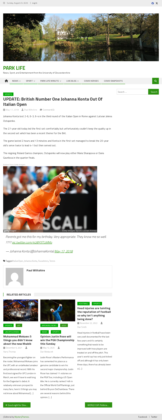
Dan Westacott (46, 351)
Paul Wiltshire (30, 109)
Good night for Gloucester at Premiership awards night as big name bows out (19, 405)
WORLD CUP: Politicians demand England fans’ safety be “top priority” (99, 405)
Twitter (154, 416)
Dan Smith (82, 327)
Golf (64, 325)
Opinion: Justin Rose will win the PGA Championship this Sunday (57, 340)
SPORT (29, 80)
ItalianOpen (18, 260)
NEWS (15, 80)
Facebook (142, 416)
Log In (34, 2)
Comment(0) (48, 109)
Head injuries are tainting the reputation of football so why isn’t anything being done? (94, 313)
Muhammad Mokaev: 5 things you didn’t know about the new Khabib (17, 340)
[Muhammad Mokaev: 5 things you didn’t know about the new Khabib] (20, 310)
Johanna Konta (30, 260)
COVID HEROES (91, 80)
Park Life (14, 68)
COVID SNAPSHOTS (113, 80)
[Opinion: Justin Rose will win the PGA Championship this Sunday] (57, 310)
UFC (19, 325)
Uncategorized (12, 331)
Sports (8, 94)
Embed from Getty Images (14, 165)
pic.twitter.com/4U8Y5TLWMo (32, 242)
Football (83, 303)
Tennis (52, 260)
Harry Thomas (9, 351)
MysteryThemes (22, 416)
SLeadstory (43, 260)
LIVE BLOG (71, 80)
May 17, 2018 (63, 251)
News (44, 331)
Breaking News (49, 325)
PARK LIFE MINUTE (49, 80)
